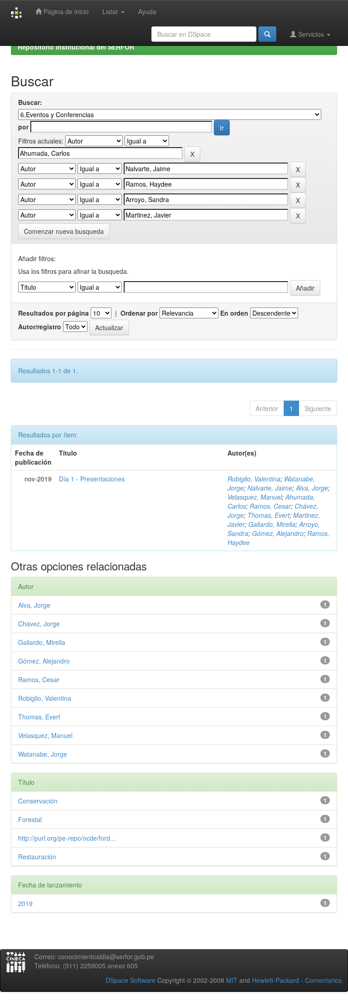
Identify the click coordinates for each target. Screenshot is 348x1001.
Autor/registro (39, 326)
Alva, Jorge (312, 487)
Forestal (30, 819)
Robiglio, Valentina (253, 478)
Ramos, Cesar (270, 505)
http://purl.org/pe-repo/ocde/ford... (67, 837)
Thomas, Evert (268, 515)
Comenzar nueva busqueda (64, 231)
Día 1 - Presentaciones (92, 478)
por (23, 126)
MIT (231, 980)
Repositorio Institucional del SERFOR (76, 46)
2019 (25, 903)
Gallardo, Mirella (271, 524)
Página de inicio (65, 11)
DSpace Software (130, 980)
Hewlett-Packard (275, 980)
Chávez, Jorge (39, 623)
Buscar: (30, 102)
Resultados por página (53, 312)
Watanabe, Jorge (42, 753)
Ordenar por (139, 312)
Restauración (37, 856)
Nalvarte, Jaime (269, 487)
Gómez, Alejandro (278, 533)
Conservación (38, 800)
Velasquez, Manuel (254, 496)
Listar (111, 11)
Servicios (311, 34)
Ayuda (147, 11)
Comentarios (323, 980)
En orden (234, 312)
